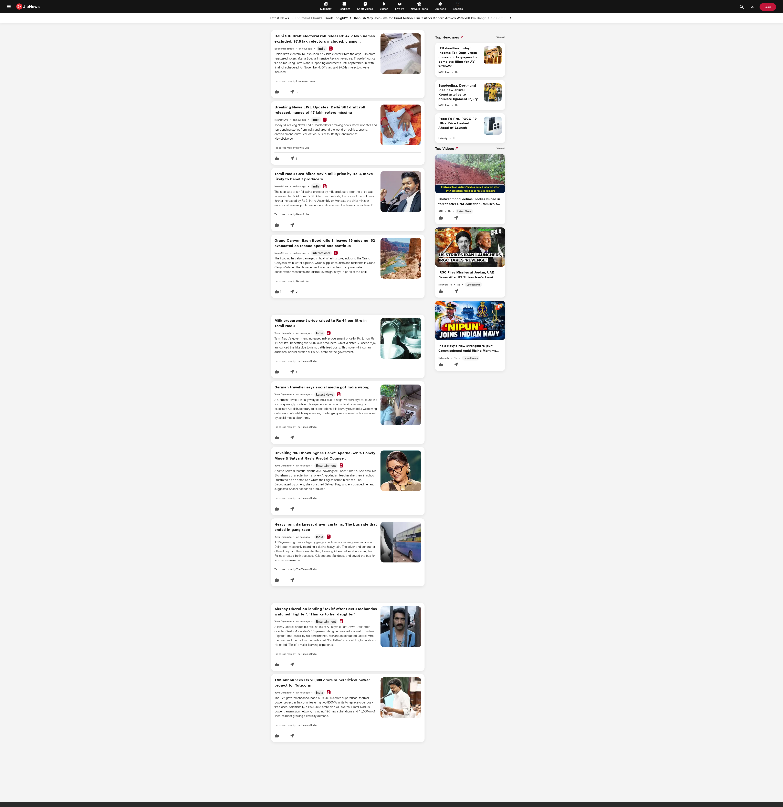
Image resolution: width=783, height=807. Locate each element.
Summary (326, 8)
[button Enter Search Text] (742, 7)
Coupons (440, 8)
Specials (458, 8)
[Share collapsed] (292, 92)
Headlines (344, 8)
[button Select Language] (753, 7)
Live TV (399, 8)
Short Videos (365, 8)
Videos (384, 8)
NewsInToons (419, 8)
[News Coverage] (330, 49)
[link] (510, 18)
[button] (276, 92)
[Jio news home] (28, 6)
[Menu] (8, 6)
